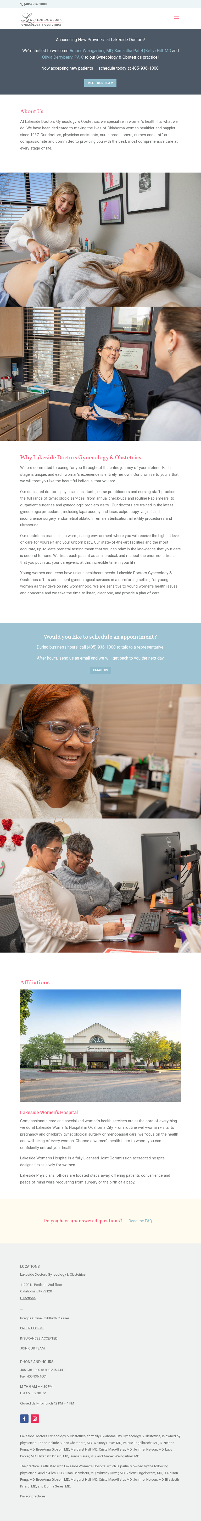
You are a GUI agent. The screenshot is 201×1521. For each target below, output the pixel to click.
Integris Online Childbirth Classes (45, 1318)
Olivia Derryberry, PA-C (63, 57)
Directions (28, 1298)
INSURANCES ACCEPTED (39, 1338)
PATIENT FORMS (32, 1328)
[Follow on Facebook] (24, 1418)
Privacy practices (33, 1496)
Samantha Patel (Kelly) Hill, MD (142, 50)
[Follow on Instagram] (35, 1418)
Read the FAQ (140, 1221)
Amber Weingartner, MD (91, 50)
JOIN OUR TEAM (32, 1348)
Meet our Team (100, 83)
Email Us (100, 670)
